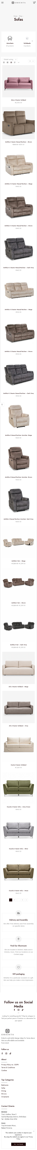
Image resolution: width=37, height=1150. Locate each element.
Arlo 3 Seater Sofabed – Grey (18, 726)
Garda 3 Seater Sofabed (18, 765)
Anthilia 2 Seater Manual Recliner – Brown (18, 142)
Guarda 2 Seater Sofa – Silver (18, 849)
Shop (20, 16)
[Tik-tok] (23, 1010)
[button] (2, 3)
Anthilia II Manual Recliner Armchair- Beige (18, 435)
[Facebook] (14, 1010)
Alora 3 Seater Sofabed (18, 100)
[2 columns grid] (3, 62)
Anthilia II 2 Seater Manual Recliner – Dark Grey (18, 268)
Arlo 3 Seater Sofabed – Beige (18, 687)
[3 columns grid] (7, 62)
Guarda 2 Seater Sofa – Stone (18, 891)
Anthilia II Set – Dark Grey (18, 645)
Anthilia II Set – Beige (18, 561)
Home (15, 16)
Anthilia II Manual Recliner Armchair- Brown (18, 477)
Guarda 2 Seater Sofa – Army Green (18, 807)
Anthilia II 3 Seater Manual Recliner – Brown (18, 351)
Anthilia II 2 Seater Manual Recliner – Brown (18, 226)
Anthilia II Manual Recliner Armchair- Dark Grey (18, 519)
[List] (15, 62)
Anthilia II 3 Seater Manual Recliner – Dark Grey (18, 393)
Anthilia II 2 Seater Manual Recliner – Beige (18, 184)
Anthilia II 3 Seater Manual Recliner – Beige (18, 310)
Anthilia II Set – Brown (18, 603)
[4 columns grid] (11, 62)
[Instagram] (18, 1010)
